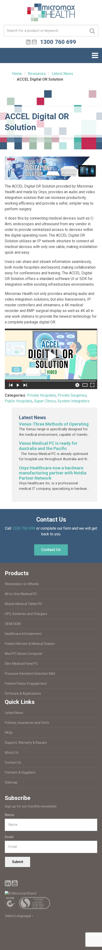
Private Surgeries (72, 395)
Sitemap (11, 782)
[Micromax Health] (51, 14)
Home (17, 73)
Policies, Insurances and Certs (27, 723)
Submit (17, 862)
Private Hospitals (41, 395)
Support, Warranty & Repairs (26, 742)
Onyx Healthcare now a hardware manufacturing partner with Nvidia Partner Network (52, 473)
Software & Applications (23, 693)
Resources (37, 73)
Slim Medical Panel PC (21, 663)
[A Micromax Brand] (51, 893)
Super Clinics (45, 401)
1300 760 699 (23, 528)
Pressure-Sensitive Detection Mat (30, 673)
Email (9, 837)
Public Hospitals (18, 401)
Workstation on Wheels (22, 584)
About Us (12, 752)
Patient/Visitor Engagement (26, 683)
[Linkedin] (28, 41)
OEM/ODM (13, 624)
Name (9, 815)
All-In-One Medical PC (21, 594)
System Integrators (73, 401)
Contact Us (51, 549)
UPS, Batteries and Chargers (26, 614)
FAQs (9, 732)
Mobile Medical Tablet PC (23, 604)
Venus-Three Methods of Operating (54, 424)
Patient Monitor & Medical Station (30, 644)
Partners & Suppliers (20, 772)
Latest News (62, 73)
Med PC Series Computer (23, 654)
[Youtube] (34, 41)
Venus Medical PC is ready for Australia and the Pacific (48, 446)
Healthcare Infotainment (23, 634)
